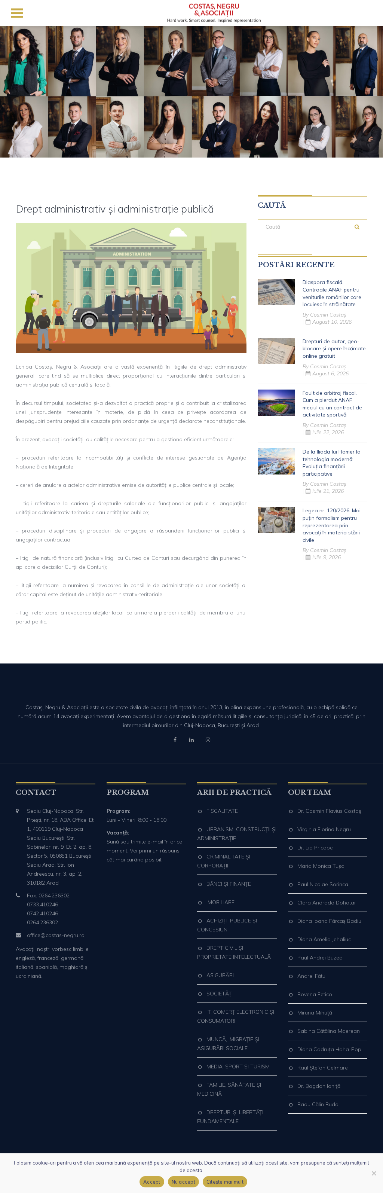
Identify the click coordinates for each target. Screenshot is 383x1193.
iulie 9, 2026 (326, 557)
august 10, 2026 (332, 321)
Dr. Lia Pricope (315, 847)
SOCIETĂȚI (219, 993)
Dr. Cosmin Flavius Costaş (329, 811)
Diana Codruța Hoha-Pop (329, 1049)
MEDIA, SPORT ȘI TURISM (238, 1066)
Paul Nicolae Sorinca (322, 884)
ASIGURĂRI (220, 975)
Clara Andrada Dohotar (326, 902)
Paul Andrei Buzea (320, 957)
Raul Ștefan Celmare (322, 1067)
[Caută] (357, 226)
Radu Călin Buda (317, 1104)
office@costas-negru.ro (56, 935)
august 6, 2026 (330, 373)
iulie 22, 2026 (328, 432)
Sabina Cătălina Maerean (328, 1031)
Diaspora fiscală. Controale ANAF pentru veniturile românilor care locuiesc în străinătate (332, 293)
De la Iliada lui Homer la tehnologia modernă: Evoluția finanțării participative (332, 462)
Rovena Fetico (314, 994)
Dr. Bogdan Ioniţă (318, 1086)
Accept (151, 1182)
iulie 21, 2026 (328, 491)
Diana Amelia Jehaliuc (324, 939)
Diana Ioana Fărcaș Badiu (329, 921)
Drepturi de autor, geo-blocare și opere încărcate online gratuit (334, 348)
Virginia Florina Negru (324, 829)
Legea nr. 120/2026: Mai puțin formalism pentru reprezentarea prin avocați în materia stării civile (332, 525)
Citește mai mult (224, 1182)
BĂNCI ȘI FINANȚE (228, 884)
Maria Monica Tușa (320, 866)
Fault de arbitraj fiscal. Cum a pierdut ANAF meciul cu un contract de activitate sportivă (332, 404)
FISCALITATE (222, 811)
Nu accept (183, 1182)
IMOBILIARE (220, 902)
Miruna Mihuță (314, 1012)
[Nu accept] (373, 1173)
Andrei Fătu (311, 976)
